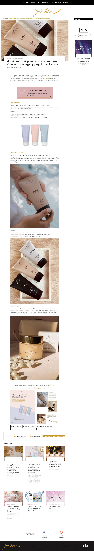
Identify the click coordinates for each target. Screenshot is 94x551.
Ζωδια (80, 55)
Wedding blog (31, 504)
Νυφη (6, 18)
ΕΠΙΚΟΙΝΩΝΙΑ (30, 545)
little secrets (32, 428)
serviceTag (50, 548)
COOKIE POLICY (48, 545)
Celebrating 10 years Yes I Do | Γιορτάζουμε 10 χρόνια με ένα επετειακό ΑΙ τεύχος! (13, 509)
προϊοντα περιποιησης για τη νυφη (44, 426)
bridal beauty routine (16, 426)
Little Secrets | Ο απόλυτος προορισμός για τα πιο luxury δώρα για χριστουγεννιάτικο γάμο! (55, 464)
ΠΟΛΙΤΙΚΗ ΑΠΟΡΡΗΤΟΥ (38, 545)
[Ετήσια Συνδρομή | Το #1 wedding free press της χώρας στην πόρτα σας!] (34, 498)
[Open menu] (23, 3)
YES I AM (61, 545)
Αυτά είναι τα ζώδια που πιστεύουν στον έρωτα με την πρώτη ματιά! (83, 59)
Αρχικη (2, 18)
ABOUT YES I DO (55, 545)
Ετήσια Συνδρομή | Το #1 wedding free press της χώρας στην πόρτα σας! (34, 508)
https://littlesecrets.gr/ (36, 436)
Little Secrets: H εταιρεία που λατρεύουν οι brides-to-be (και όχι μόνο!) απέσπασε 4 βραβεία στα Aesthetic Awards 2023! (34, 468)
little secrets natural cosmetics (19, 428)
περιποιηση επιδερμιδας (28, 426)
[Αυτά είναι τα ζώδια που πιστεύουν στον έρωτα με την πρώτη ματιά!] (83, 48)
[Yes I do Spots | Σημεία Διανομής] (55, 498)
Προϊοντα (51, 459)
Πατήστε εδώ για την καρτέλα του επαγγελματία (54, 436)
